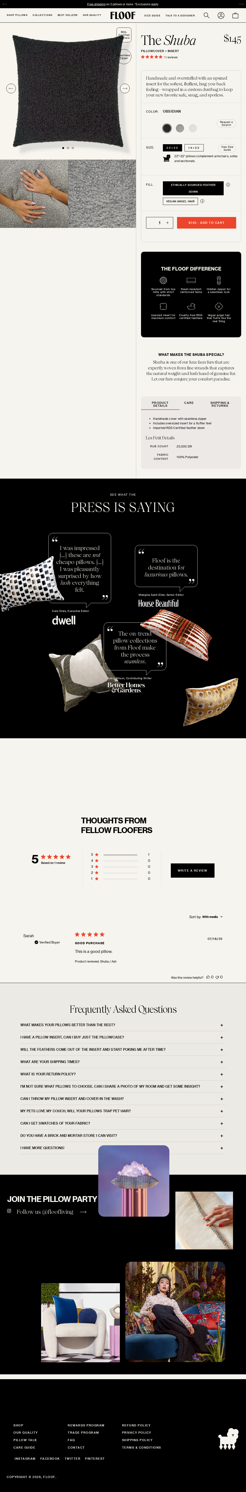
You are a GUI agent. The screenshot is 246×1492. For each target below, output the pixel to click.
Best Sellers (68, 15)
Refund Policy (136, 1425)
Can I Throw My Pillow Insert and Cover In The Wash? (72, 1099)
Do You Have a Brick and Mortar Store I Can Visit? (68, 1135)
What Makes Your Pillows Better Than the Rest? (67, 1025)
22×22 (172, 147)
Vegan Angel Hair (180, 201)
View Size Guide (227, 148)
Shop (18, 1425)
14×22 (194, 147)
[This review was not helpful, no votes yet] (217, 977)
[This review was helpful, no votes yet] (208, 977)
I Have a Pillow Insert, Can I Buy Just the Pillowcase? (72, 1037)
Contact (76, 1447)
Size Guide (152, 15)
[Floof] (123, 15)
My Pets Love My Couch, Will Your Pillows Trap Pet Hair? (75, 1111)
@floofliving (58, 1211)
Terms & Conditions (141, 1447)
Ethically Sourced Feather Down (193, 188)
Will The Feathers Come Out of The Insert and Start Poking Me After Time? (93, 1049)
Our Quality (92, 15)
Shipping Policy (137, 1440)
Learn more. (110, 789)
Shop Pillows (17, 15)
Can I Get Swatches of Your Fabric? (55, 1123)
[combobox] (206, 917)
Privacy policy (136, 1432)
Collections (43, 15)
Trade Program (83, 1432)
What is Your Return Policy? (48, 1074)
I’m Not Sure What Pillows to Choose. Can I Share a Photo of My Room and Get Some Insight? (110, 1086)
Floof (49, 1476)
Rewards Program (86, 1425)
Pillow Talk (25, 1440)
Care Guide (24, 1447)
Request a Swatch (226, 123)
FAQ (71, 1440)
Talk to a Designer (180, 15)
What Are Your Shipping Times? (50, 1062)
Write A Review (193, 870)
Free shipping (96, 4)
